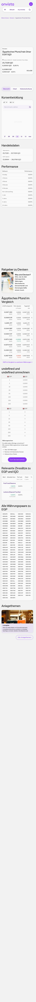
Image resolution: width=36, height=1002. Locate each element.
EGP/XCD (28, 569)
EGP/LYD (5, 557)
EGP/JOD (20, 545)
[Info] (5, 102)
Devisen (12, 18)
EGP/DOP (28, 530)
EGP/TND (12, 590)
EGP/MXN (20, 562)
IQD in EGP (29, 70)
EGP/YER (12, 545)
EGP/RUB (12, 576)
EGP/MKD (5, 562)
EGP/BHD (20, 519)
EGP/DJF (20, 530)
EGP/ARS (5, 516)
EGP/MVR (12, 559)
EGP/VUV (20, 595)
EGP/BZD (12, 521)
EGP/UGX (5, 593)
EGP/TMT (28, 590)
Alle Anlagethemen (24, 637)
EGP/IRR (5, 542)
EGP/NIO (20, 566)
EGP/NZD (12, 566)
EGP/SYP (28, 586)
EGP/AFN (5, 514)
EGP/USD (12, 595)
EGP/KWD (20, 552)
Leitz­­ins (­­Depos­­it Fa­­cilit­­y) (11, 492)
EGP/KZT (28, 547)
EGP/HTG (20, 538)
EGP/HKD (5, 540)
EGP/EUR (12, 533)
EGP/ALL (12, 514)
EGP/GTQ (28, 535)
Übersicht (6, 89)
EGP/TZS (5, 588)
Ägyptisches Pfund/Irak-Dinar (22, 18)
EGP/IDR (20, 540)
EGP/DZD (20, 514)
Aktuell (12, 10)
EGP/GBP (28, 523)
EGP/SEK (12, 578)
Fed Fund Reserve (9, 483)
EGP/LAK (12, 554)
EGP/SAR (5, 578)
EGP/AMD (12, 516)
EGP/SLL (12, 581)
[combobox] (17, 107)
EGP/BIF (20, 526)
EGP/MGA (20, 557)
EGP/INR (12, 540)
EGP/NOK (12, 569)
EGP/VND (5, 597)
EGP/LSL (20, 554)
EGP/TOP (20, 588)
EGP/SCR (5, 581)
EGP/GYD (12, 538)
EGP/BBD (5, 521)
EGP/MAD (20, 559)
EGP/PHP (12, 574)
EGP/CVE (20, 547)
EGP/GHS (12, 535)
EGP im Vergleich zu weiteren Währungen (17, 362)
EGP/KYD (28, 545)
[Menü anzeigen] (5, 10)
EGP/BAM (5, 552)
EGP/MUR (28, 559)
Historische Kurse (26, 89)
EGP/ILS (20, 542)
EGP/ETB (28, 516)
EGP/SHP (12, 583)
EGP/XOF (28, 526)
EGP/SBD (20, 576)
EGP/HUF (20, 593)
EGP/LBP (28, 554)
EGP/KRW (5, 586)
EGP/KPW (5, 569)
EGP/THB (12, 588)
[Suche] (29, 10)
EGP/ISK (12, 542)
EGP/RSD (28, 578)
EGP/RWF (28, 574)
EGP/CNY (20, 528)
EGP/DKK (5, 530)
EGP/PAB (12, 571)
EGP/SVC (5, 533)
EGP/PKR (5, 571)
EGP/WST (28, 576)
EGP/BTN (28, 521)
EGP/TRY (20, 590)
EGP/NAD (20, 564)
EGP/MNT (5, 564)
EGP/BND (5, 526)
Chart (15, 89)
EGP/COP (20, 550)
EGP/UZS (5, 595)
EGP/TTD (28, 588)
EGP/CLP (12, 528)
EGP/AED (12, 530)
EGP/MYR (5, 559)
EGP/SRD (12, 586)
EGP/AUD (5, 519)
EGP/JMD (28, 542)
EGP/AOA (28, 514)
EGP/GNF (5, 538)
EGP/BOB (5, 523)
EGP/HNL (28, 538)
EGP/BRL (20, 523)
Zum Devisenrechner (17, 460)
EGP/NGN (28, 566)
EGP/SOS (28, 581)
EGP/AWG (20, 516)
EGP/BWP (13, 523)
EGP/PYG (28, 571)
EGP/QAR (5, 550)
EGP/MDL (28, 562)
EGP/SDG (28, 583)
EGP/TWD (5, 566)
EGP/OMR (20, 569)
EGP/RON (5, 576)
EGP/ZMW (28, 552)
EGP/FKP (20, 533)
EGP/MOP (13, 557)
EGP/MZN (12, 562)
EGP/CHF (20, 578)
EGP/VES (28, 595)
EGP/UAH (12, 593)
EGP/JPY (5, 545)
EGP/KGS (5, 554)
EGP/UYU (28, 593)
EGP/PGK (20, 571)
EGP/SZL (20, 586)
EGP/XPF (5, 528)
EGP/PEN (5, 574)
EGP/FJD (28, 533)
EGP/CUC (12, 552)
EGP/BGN (12, 526)
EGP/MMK (13, 564)
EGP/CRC (28, 528)
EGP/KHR (5, 547)
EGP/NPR (28, 564)
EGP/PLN (20, 574)
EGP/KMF (28, 550)
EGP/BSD (12, 519)
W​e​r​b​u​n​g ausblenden (24, 32)
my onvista (21, 10)
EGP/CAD (12, 547)
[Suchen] (30, 107)
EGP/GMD (5, 535)
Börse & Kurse (5, 18)
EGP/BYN (12, 597)
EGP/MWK (28, 557)
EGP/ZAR (20, 583)
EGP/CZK (5, 590)
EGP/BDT (28, 519)
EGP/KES (12, 550)
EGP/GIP (20, 535)
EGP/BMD (20, 521)
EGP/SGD (20, 581)
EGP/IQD (28, 540)
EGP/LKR (5, 583)
